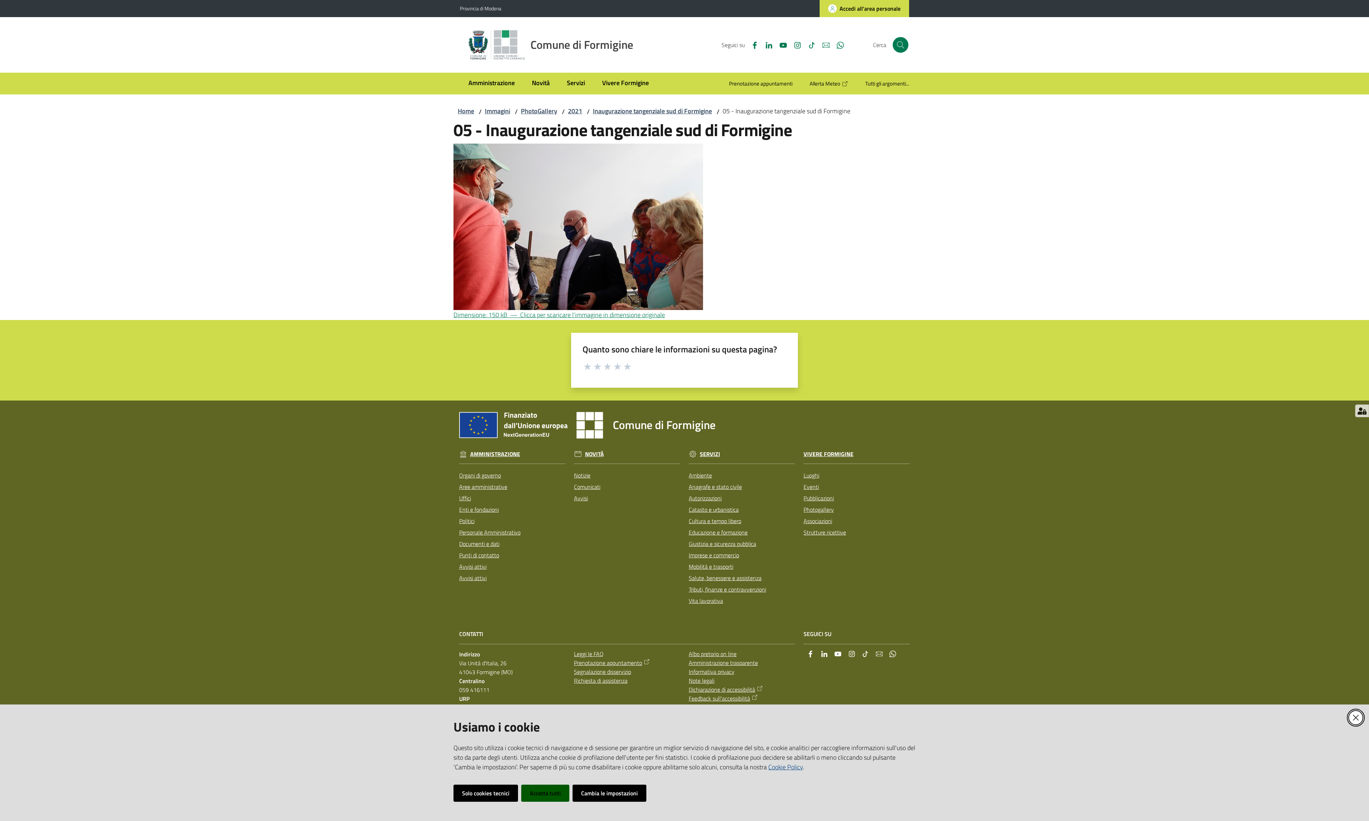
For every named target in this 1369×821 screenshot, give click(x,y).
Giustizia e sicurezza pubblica (722, 543)
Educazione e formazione (718, 532)
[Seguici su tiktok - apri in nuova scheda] (809, 44)
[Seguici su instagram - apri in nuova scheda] (795, 44)
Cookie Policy (785, 767)
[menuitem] (491, 83)
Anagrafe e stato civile (715, 486)
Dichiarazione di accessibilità (722, 689)
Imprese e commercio (714, 555)
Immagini (497, 111)
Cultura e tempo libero (715, 521)
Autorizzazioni (705, 498)
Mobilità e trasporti (711, 566)
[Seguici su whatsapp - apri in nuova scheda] (837, 44)
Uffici (465, 498)
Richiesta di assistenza (600, 680)
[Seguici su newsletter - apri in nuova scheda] (823, 44)
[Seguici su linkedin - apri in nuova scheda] (766, 44)
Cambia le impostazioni (609, 793)
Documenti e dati (479, 543)
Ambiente (700, 475)
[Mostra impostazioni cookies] (1362, 410)
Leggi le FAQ (589, 654)
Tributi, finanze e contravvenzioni (727, 589)
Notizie (582, 475)
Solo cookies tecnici (485, 793)
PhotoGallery (539, 111)
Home (466, 111)
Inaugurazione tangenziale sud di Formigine (652, 111)
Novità (594, 454)
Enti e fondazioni (479, 509)
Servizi (710, 454)
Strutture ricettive (825, 532)
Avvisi (581, 498)
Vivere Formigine (828, 454)
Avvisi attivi (473, 566)
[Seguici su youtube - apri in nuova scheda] (780, 44)
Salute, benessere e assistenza (725, 578)
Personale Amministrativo (490, 532)
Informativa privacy (711, 671)
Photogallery (819, 509)
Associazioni (818, 521)
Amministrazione (495, 454)
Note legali (701, 680)
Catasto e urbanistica (714, 509)
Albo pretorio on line (713, 654)
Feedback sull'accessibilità (719, 698)
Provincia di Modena (480, 8)
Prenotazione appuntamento (608, 663)
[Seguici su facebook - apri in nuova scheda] (752, 44)
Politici (467, 521)
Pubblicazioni (819, 498)
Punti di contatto (479, 555)
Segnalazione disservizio (602, 671)
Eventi (811, 486)
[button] (900, 44)
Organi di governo (480, 475)
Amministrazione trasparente (723, 663)
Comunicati (587, 486)
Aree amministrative (483, 486)
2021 (575, 111)
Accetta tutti (545, 793)
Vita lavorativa (706, 601)
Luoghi (811, 475)
